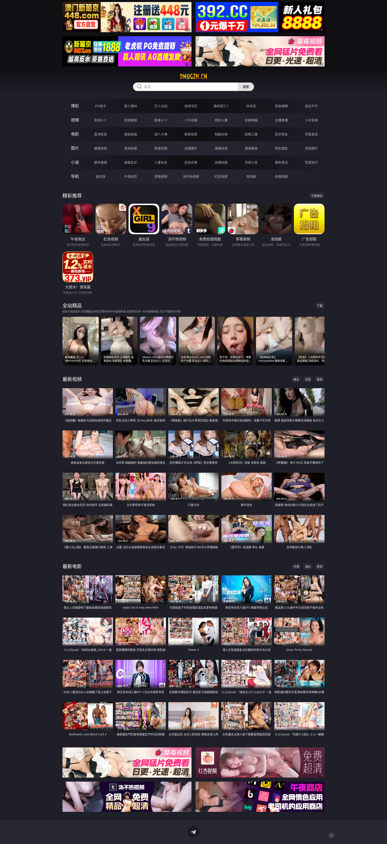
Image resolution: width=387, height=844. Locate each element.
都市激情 (100, 162)
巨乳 (308, 379)
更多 (319, 379)
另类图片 (311, 148)
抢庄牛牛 (311, 106)
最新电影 (72, 566)
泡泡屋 (251, 176)
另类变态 (311, 134)
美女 (296, 379)
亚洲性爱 (100, 134)
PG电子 (100, 106)
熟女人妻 (221, 120)
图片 (75, 148)
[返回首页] (331, 835)
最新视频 (72, 379)
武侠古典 (190, 162)
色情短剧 (281, 176)
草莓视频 (160, 176)
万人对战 (160, 106)
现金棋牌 (281, 106)
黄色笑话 (281, 162)
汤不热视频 (191, 176)
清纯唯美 (251, 148)
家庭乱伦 (130, 162)
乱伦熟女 (281, 134)
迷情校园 (221, 162)
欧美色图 (160, 148)
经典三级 (251, 134)
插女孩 (100, 176)
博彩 (75, 106)
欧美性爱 (190, 134)
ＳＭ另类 (311, 120)
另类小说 (251, 162)
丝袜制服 (251, 120)
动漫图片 (190, 148)
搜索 (246, 87)
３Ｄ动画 (190, 120)
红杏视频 (221, 176)
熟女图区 (281, 148)
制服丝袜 (221, 134)
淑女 (308, 566)
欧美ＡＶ (160, 120)
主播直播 (281, 120)
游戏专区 (190, 106)
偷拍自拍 (130, 134)
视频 (75, 120)
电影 (75, 134)
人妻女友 (160, 162)
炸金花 (251, 106)
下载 (319, 305)
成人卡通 (160, 134)
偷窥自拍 (100, 148)
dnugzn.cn (193, 76)
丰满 (296, 566)
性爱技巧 (311, 162)
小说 (75, 162)
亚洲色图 (130, 148)
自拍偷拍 (130, 120)
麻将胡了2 (221, 106)
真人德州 (130, 106)
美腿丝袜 (221, 148)
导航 (75, 176)
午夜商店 (130, 176)
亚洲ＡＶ (100, 120)
